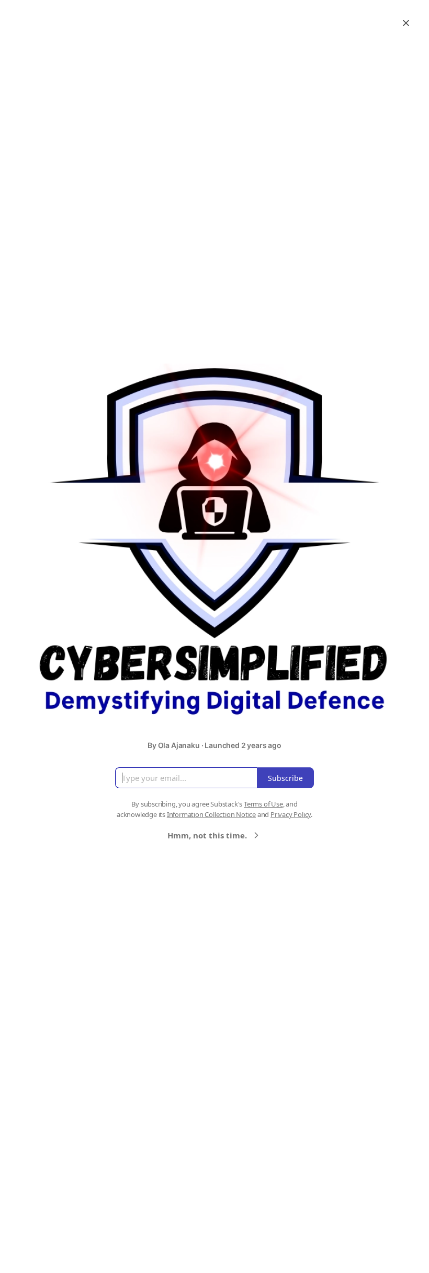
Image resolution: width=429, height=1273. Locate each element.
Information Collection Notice (211, 814)
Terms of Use (263, 804)
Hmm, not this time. (207, 835)
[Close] (406, 23)
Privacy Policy (290, 814)
